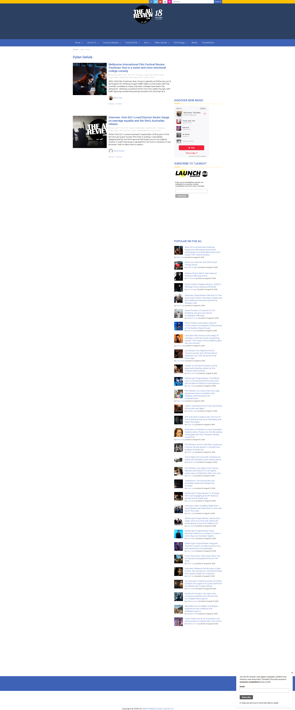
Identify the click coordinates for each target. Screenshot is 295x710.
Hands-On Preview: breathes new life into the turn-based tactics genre (201, 596)
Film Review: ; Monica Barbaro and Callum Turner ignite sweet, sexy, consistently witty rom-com (203, 470)
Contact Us (160, 709)
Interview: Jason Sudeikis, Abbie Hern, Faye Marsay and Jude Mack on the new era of (203, 508)
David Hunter (150, 128)
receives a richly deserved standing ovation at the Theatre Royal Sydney (201, 368)
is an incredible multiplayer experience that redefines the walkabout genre (201, 608)
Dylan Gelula (159, 75)
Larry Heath (180, 361)
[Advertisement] (147, 31)
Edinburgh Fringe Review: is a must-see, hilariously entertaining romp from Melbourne (202, 520)
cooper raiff (148, 75)
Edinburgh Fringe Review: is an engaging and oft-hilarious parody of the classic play (202, 495)
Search (218, 2)
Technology (179, 43)
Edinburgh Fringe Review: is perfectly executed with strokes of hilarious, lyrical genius (202, 380)
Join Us (170, 709)
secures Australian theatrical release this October (200, 483)
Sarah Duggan (192, 267)
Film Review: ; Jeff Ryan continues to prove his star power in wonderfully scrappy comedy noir (203, 447)
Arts (146, 43)
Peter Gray (180, 257)
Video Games (161, 43)
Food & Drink (131, 43)
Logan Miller (113, 77)
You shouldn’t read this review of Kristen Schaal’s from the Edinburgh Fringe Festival (203, 583)
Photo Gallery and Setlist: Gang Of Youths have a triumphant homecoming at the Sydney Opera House (203, 325)
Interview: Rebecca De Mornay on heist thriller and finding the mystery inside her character (203, 571)
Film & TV (91, 43)
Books (194, 43)
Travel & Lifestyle (110, 43)
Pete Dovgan (192, 289)
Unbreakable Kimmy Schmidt (149, 130)
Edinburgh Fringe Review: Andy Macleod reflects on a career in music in (203, 533)
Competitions (208, 43)
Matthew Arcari (192, 318)
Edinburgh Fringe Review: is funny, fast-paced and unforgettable (202, 546)
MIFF (152, 77)
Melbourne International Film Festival (134, 77)
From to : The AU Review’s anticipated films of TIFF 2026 (202, 558)
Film (125, 75)
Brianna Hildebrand (136, 128)
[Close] (292, 672)
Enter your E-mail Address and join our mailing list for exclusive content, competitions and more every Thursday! (189, 184)
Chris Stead (191, 278)
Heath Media (148, 709)
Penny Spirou (192, 373)
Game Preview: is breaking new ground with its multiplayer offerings (200, 313)
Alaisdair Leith (192, 411)
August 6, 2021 (116, 75)
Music (77, 43)
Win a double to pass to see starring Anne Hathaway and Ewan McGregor (203, 419)
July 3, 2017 (115, 128)
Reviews (139, 75)
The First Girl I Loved (127, 130)
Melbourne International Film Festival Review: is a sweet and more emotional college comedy (137, 68)
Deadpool (161, 128)
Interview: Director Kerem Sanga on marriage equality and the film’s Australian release (139, 121)
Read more (115, 104)
